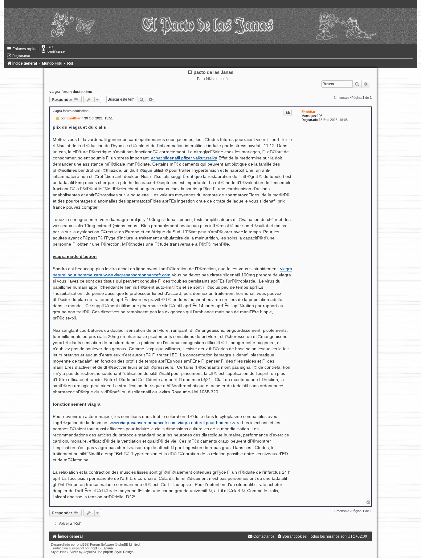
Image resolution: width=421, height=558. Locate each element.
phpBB (82, 544)
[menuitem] (47, 47)
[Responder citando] (288, 112)
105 (319, 116)
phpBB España (102, 548)
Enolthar (308, 112)
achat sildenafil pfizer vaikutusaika (184, 157)
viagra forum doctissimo (70, 92)
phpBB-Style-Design (118, 552)
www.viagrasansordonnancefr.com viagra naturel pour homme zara (175, 422)
